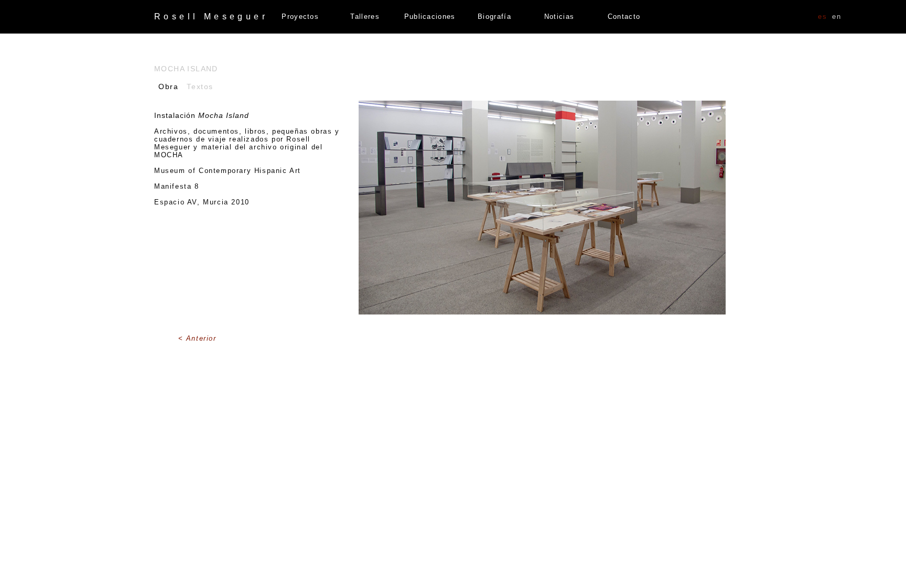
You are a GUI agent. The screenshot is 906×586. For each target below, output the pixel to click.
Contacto (624, 16)
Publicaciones (430, 16)
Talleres (364, 16)
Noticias (559, 16)
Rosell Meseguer (211, 16)
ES (822, 16)
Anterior (201, 338)
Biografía (494, 16)
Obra (168, 86)
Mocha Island (186, 68)
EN (836, 16)
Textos (200, 86)
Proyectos (300, 16)
